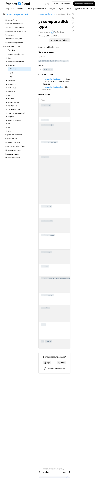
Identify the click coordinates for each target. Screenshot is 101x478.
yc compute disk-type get (52, 79)
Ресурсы (52, 9)
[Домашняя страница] (19, 4)
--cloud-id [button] (46, 206)
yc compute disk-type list (52, 87)
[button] (48, 3)
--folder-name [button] (48, 235)
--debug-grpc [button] (47, 125)
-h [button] (42, 341)
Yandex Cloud (59, 32)
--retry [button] (45, 157)
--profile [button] (46, 105)
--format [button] (45, 308)
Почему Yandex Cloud (36, 9)
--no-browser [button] (47, 295)
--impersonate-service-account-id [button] (57, 278)
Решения (21, 9)
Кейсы (69, 9)
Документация (81, 9)
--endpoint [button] (46, 252)
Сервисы (10, 9)
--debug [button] (45, 120)
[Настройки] (72, 18)
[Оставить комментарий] (72, 30)
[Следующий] (93, 8)
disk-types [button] (48, 70)
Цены (61, 9)
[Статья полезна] (72, 22)
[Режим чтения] (72, 14)
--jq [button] (43, 325)
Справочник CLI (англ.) (46, 14)
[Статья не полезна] (72, 26)
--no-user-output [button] (49, 142)
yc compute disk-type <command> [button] (53, 61)
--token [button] (45, 266)
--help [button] (48, 341)
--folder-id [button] (47, 221)
